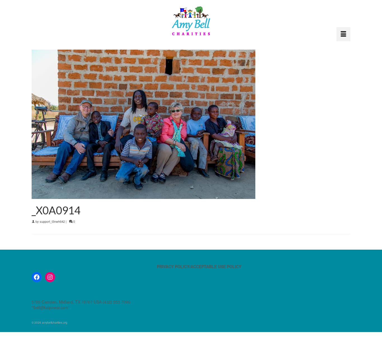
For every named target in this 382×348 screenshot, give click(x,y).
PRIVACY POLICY (173, 266)
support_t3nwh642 (52, 221)
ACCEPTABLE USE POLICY (215, 266)
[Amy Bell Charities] (191, 23)
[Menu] (343, 34)
